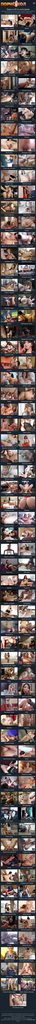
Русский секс (31, 1019)
